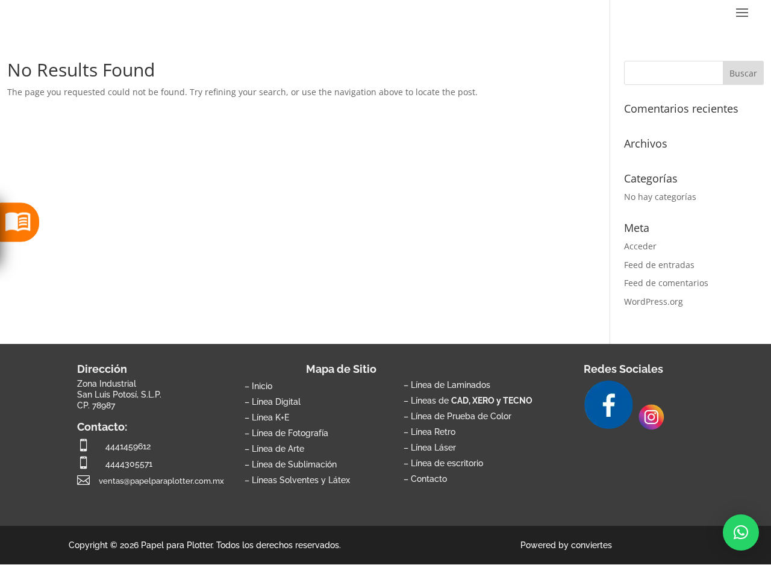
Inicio (262, 386)
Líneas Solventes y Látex (301, 480)
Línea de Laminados (450, 384)
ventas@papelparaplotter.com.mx (161, 480)
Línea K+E (270, 417)
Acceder (640, 246)
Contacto (429, 478)
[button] (741, 532)
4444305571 (128, 463)
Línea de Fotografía (290, 433)
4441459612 (128, 446)
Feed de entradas (659, 264)
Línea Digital (276, 401)
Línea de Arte (278, 448)
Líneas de (471, 400)
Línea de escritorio (447, 463)
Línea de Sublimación (294, 464)
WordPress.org (653, 301)
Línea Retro (433, 431)
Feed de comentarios (666, 283)
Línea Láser (433, 447)
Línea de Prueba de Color (461, 416)
